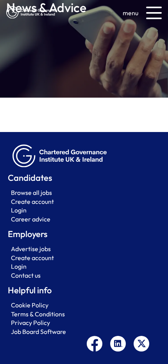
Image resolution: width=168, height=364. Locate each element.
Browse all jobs (31, 192)
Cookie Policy (29, 305)
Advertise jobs (31, 249)
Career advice (30, 219)
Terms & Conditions (38, 314)
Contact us (26, 275)
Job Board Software (38, 331)
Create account (32, 201)
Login (19, 210)
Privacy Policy (30, 323)
